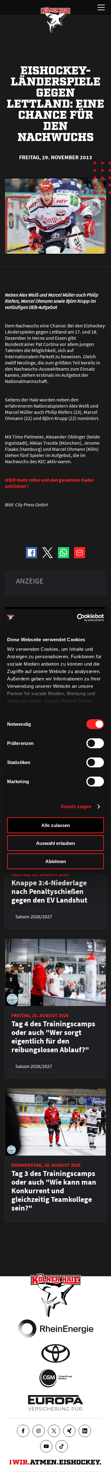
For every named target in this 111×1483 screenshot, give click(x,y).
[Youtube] (46, 1446)
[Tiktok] (62, 1446)
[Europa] (55, 1403)
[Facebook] (23, 1431)
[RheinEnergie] (55, 1328)
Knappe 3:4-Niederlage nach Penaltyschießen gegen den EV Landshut (49, 891)
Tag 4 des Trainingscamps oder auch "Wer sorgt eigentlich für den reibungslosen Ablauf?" (53, 1037)
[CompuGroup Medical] (55, 1378)
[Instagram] (38, 1431)
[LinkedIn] (85, 1431)
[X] (54, 1431)
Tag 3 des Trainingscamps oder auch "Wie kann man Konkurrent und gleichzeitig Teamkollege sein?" (53, 1190)
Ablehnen (55, 861)
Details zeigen (76, 806)
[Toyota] (55, 1353)
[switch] (95, 743)
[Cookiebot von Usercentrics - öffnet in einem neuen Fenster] (78, 618)
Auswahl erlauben (55, 843)
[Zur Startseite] (55, 20)
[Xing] (69, 1431)
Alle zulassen (55, 825)
